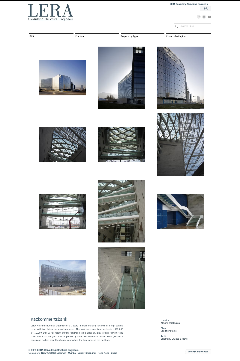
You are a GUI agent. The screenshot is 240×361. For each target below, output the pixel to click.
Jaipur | (82, 353)
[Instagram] (204, 17)
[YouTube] (209, 17)
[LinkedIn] (199, 17)
